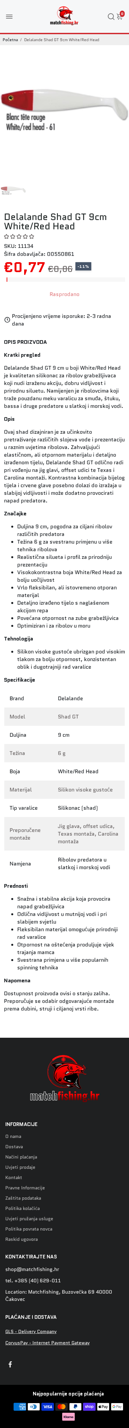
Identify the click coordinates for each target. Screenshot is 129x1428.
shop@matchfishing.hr (32, 1269)
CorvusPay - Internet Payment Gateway (47, 1343)
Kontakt (13, 1177)
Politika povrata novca (28, 1229)
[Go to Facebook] (10, 1365)
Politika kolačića (22, 1208)
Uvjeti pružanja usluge (29, 1219)
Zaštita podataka (23, 1198)
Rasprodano (64, 294)
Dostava (14, 1147)
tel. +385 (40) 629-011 (33, 1280)
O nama (13, 1136)
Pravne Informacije (25, 1188)
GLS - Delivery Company (31, 1331)
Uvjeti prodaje (20, 1167)
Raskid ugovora (21, 1239)
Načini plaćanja (21, 1157)
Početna (10, 39)
